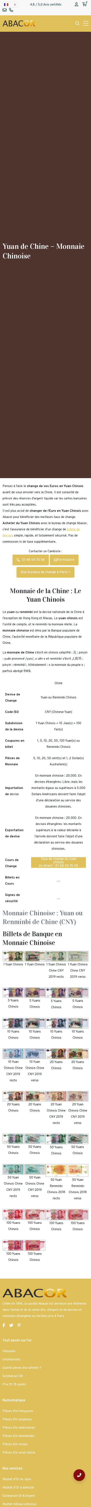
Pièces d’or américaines (19, 1428)
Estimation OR (13, 1376)
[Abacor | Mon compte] (76, 5)
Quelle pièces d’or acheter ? (22, 1368)
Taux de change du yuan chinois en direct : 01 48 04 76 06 (58, 862)
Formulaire (65, 560)
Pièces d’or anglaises (17, 1420)
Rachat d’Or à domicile (18, 1488)
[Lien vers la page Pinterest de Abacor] (19, 1326)
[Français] (9, 4)
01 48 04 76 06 (33, 560)
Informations (11, 1360)
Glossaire (9, 1351)
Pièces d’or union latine (19, 1453)
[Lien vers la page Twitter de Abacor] (11, 1326)
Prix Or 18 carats (14, 1385)
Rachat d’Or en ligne (17, 1479)
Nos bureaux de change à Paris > (45, 572)
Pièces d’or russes (15, 1444)
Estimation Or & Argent (19, 1496)
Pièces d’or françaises (18, 1411)
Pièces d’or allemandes (18, 1436)
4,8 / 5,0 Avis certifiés (45, 5)
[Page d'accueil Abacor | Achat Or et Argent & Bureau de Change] (19, 24)
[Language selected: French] (9, 4)
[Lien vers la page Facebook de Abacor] (4, 1326)
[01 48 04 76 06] (79, 1475)
